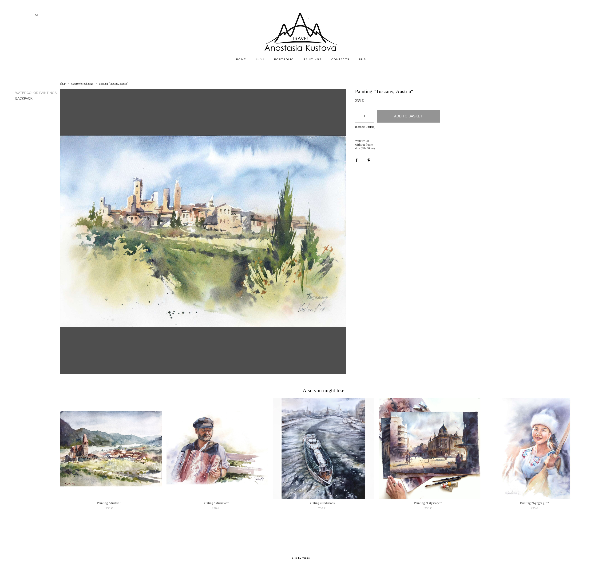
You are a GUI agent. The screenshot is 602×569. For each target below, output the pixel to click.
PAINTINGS (313, 59)
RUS (362, 59)
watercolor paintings (82, 83)
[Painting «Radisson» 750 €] (323, 448)
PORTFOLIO (284, 59)
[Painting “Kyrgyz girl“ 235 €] (536, 448)
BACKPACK (23, 98)
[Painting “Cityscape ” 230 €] (429, 448)
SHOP (260, 59)
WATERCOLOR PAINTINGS (36, 93)
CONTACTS (340, 59)
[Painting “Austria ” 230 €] (111, 448)
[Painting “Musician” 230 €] (217, 448)
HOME (241, 59)
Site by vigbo (301, 558)
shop (63, 83)
